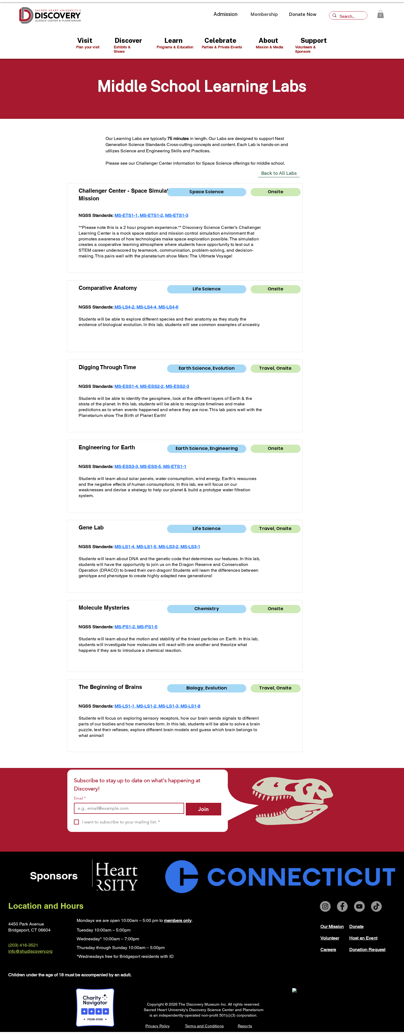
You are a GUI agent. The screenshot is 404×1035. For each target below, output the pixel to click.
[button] (380, 14)
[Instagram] (325, 906)
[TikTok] (376, 906)
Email (80, 798)
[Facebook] (342, 906)
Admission (225, 14)
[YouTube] (359, 906)
